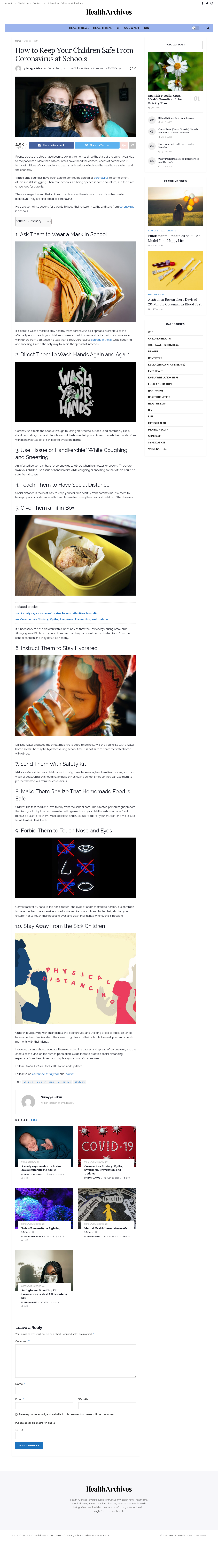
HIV (150, 410)
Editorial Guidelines (72, 3)
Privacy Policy (74, 1535)
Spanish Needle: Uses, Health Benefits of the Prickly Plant (165, 99)
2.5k (25, 1178)
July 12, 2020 (112, 1236)
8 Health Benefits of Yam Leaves (175, 117)
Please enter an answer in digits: (35, 1423)
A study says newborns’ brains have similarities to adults (59, 613)
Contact (26, 1535)
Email (20, 1399)
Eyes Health (156, 371)
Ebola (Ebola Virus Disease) (166, 364)
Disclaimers (24, 3)
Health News (79, 27)
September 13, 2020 (58, 68)
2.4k (25, 1306)
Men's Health (157, 423)
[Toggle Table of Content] (47, 221)
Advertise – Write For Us (97, 1535)
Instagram (52, 1074)
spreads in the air (101, 339)
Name (20, 1383)
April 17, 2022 (55, 1174)
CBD (150, 332)
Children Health (31, 41)
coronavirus (101, 177)
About (15, 1535)
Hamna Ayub (93, 1178)
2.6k (127, 1178)
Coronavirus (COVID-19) (107, 68)
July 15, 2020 (55, 1236)
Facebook (38, 1074)
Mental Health (158, 429)
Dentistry (155, 358)
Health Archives (33, 1174)
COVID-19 (80, 1082)
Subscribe (53, 3)
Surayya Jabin (34, 68)
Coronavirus (64, 1082)
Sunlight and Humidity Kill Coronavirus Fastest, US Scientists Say (44, 1294)
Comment (22, 1341)
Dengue (153, 351)
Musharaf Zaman (33, 1236)
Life (150, 416)
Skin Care (154, 436)
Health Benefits (106, 27)
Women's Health (159, 449)
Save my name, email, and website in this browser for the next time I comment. (67, 1414)
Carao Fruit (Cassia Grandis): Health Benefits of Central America (178, 131)
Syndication (156, 442)
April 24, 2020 (50, 1302)
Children (28, 1082)
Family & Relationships (162, 231)
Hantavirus (156, 390)
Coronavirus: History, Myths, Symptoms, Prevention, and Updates (64, 619)
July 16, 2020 (112, 1178)
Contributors (56, 1535)
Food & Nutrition (135, 27)
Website (83, 1399)
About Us (10, 3)
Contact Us (39, 3)
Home (18, 41)
